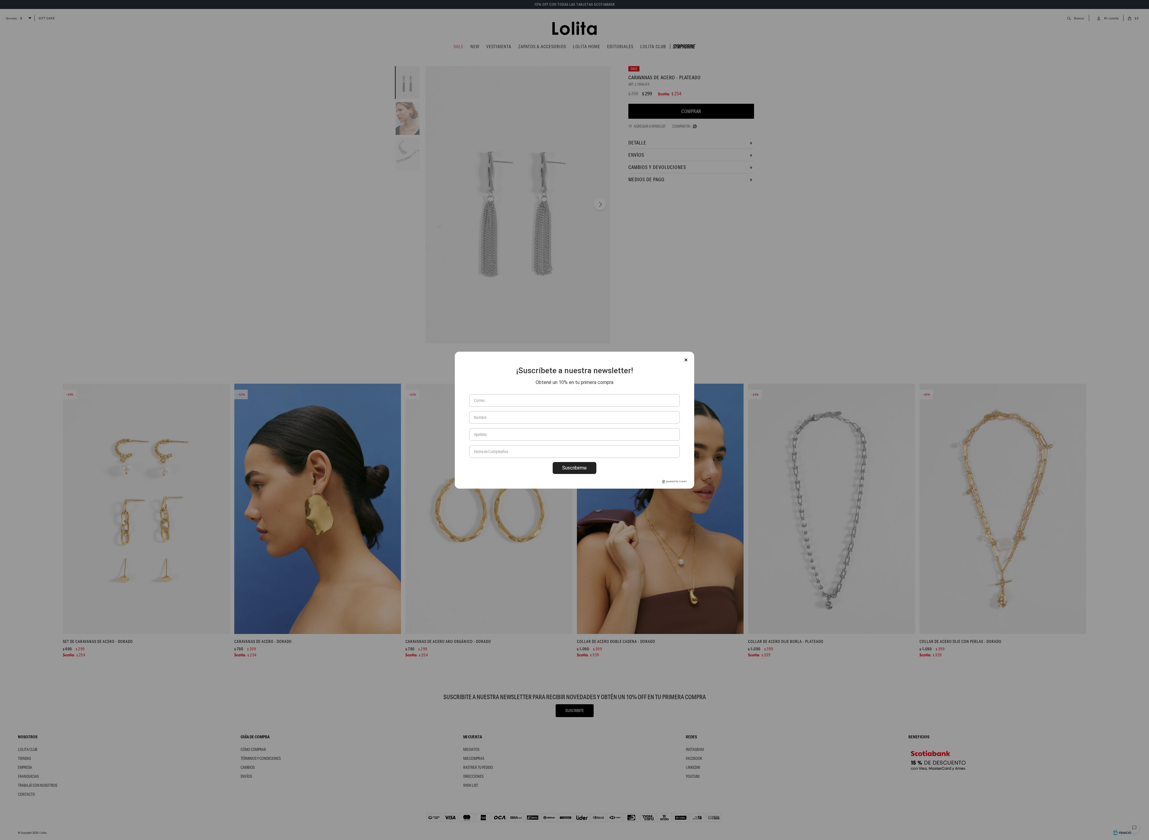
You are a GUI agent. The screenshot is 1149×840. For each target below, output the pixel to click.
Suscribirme (574, 468)
